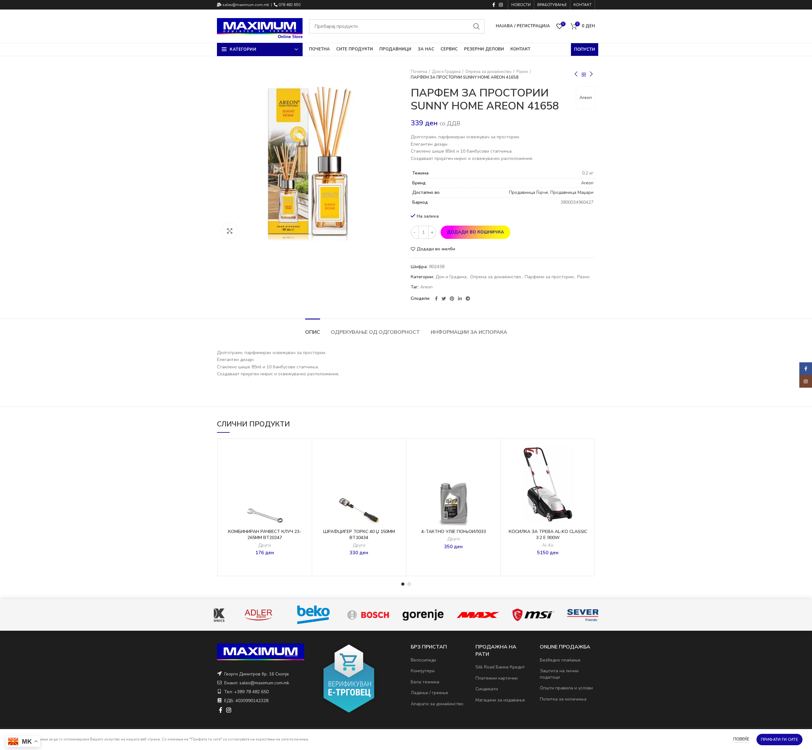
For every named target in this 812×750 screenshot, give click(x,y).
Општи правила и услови (566, 688)
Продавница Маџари (571, 192)
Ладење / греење (429, 693)
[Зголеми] (230, 231)
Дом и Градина (446, 72)
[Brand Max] (460, 615)
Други (264, 545)
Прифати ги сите (779, 739)
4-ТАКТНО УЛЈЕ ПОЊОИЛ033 (453, 532)
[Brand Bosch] (350, 615)
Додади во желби (436, 249)
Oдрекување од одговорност (375, 332)
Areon (586, 98)
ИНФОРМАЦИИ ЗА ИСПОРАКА (469, 332)
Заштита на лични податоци (559, 674)
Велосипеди (423, 660)
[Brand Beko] (295, 615)
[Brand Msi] (515, 615)
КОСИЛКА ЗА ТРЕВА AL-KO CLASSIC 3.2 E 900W (548, 535)
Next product (591, 74)
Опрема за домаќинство (488, 72)
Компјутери (423, 671)
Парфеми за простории (549, 277)
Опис (312, 332)
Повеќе (741, 739)
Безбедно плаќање (560, 660)
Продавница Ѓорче (528, 192)
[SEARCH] (476, 26)
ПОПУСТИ (584, 49)
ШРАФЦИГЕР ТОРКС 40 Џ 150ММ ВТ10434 (359, 535)
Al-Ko (547, 545)
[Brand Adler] (240, 615)
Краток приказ (304, 481)
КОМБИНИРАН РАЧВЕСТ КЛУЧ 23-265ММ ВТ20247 (264, 535)
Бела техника (425, 682)
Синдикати (486, 689)
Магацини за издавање (500, 700)
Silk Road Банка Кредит (500, 667)
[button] (304, 466)
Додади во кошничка (475, 232)
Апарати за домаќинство (437, 704)
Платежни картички (496, 678)
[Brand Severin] (570, 615)
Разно (522, 72)
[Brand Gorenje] (405, 615)
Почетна (419, 72)
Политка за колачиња (563, 699)
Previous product (576, 74)
